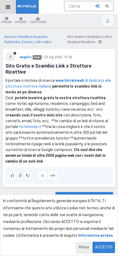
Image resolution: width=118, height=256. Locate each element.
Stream (6, 22)
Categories (38, 22)
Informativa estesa (95, 235)
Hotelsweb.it (30, 126)
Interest (21, 22)
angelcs (25, 57)
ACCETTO (103, 247)
